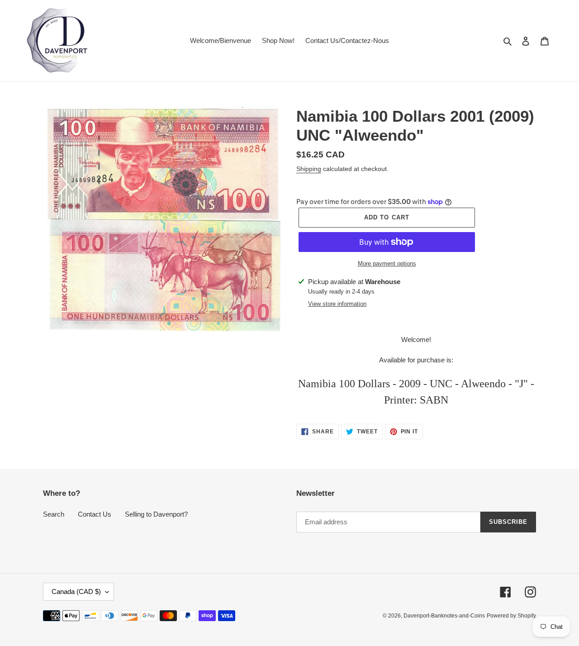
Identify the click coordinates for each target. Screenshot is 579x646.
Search (53, 514)
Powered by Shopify (511, 616)
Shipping (308, 168)
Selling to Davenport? (156, 514)
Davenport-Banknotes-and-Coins (444, 616)
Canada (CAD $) (76, 591)
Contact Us (94, 514)
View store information (337, 303)
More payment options (387, 263)
